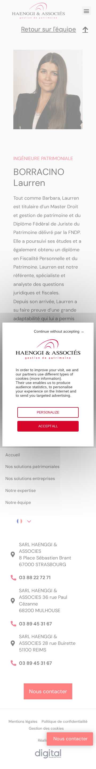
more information (45, 378)
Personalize (48, 412)
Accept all (48, 426)
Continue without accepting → (59, 331)
